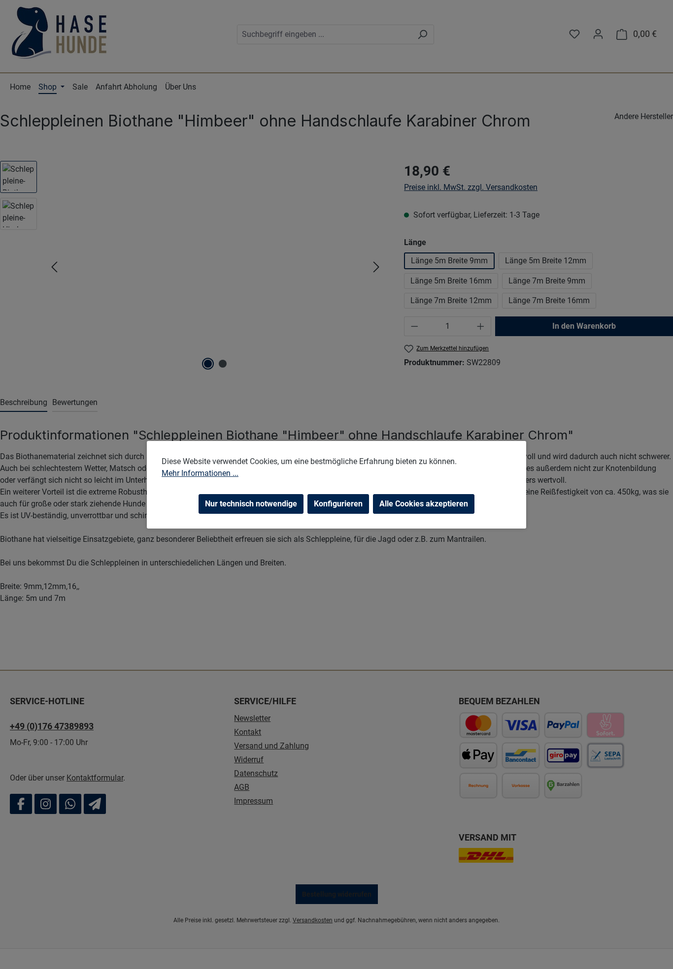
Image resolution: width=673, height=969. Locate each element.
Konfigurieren (338, 503)
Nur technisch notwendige (251, 503)
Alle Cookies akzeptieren (423, 503)
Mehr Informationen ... (200, 473)
